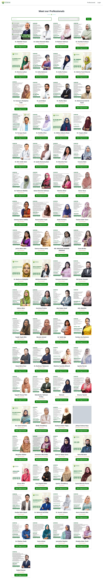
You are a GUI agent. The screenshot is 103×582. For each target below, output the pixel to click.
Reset (88, 19)
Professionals (91, 2)
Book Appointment (21, 46)
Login (99, 2)
